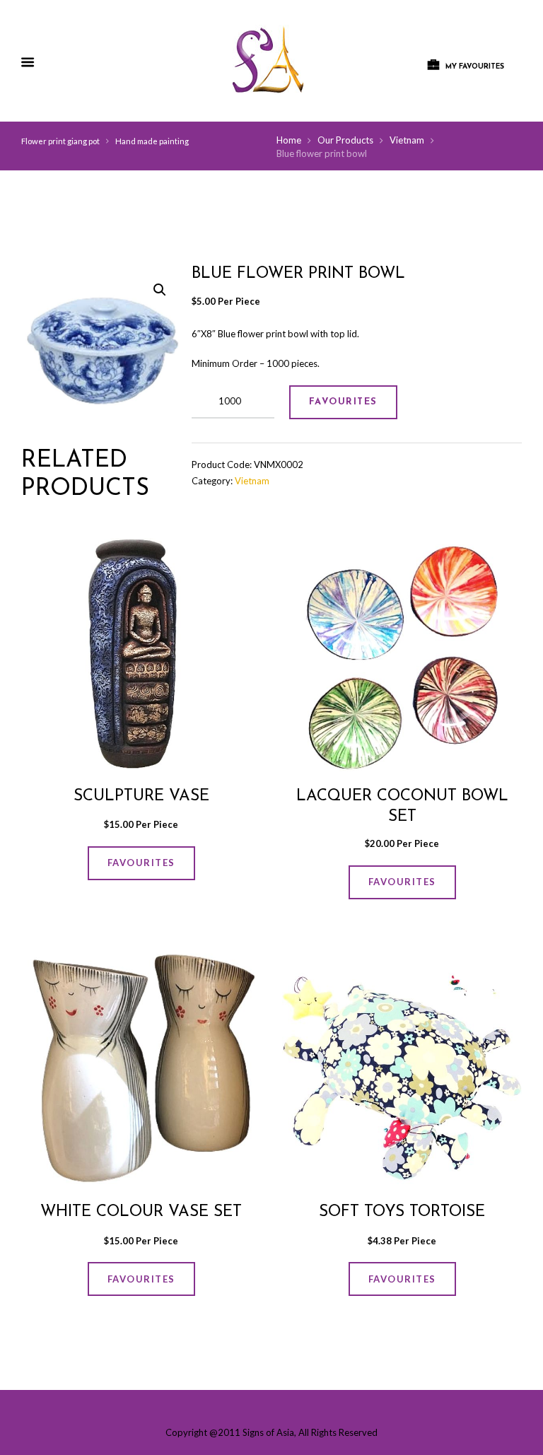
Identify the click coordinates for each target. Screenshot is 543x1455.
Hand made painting (152, 141)
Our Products (345, 140)
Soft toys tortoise (402, 1212)
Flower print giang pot (60, 141)
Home (288, 140)
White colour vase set (141, 1212)
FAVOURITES (343, 402)
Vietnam (407, 140)
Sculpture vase (141, 796)
